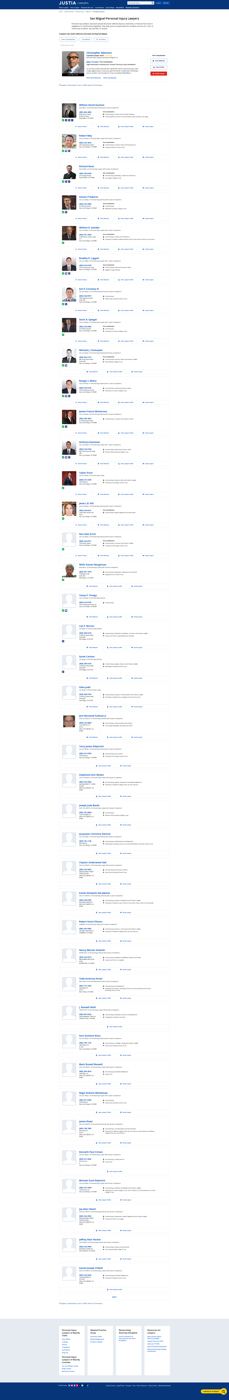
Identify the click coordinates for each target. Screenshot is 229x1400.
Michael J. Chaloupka (91, 350)
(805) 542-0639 (85, 1275)
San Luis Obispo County (70, 1366)
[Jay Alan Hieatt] (69, 1214)
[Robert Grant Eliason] (69, 927)
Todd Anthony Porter (91, 978)
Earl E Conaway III (89, 288)
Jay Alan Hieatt (87, 1208)
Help (133, 1385)
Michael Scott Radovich (92, 1180)
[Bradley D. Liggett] (69, 264)
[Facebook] (74, 1385)
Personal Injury (79, 11)
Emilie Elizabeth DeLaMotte (94, 892)
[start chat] (223, 1391)
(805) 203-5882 (85, 928)
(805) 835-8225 (85, 1014)
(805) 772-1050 (85, 986)
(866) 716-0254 (92, 62)
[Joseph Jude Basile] (69, 811)
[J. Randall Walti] (69, 1013)
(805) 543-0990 (85, 1246)
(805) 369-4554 (85, 1071)
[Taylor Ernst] (69, 478)
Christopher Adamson (99, 52)
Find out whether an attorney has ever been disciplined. (127, 1338)
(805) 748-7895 (85, 1128)
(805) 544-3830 (85, 782)
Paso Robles (66, 1339)
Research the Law (87, 7)
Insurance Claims (96, 1336)
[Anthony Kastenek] (69, 447)
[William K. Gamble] (69, 233)
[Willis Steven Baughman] (69, 570)
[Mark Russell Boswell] (69, 1070)
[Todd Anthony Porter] (69, 984)
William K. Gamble (89, 227)
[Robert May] (69, 141)
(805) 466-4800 (85, 112)
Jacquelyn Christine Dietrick (95, 833)
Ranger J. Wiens (88, 380)
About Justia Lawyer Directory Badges (154, 1337)
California (88, 11)
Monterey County (68, 1371)
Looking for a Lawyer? (211, 1391)
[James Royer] (69, 1127)
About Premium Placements (157, 1346)
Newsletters (120, 7)
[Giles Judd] (69, 693)
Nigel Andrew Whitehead (93, 1092)
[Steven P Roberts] (69, 202)
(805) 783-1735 (85, 1043)
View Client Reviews (93, 78)
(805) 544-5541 (85, 510)
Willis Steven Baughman (92, 564)
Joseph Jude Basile (89, 805)
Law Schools (99, 7)
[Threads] (80, 1385)
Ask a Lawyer (75, 7)
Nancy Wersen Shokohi (92, 950)
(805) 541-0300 (85, 480)
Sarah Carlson (87, 656)
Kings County (66, 1369)
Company (128, 1385)
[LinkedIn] (69, 1385)
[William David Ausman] (69, 110)
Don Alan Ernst (87, 533)
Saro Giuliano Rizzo (89, 1035)
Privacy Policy (152, 1385)
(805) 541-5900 (85, 1187)
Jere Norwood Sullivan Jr (92, 715)
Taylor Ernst (86, 472)
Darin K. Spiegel (88, 319)
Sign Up (166, 3)
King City (65, 1353)
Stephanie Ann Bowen (91, 774)
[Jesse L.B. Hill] (69, 509)
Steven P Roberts (88, 196)
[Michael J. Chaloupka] (69, 356)
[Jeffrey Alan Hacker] (69, 1245)
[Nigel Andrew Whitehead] (69, 1098)
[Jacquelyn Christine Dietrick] (69, 839)
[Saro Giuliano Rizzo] (69, 1041)
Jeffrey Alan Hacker (90, 1239)
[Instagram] (77, 1385)
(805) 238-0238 (85, 173)
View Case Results (109, 78)
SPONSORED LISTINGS (67, 45)
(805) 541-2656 (85, 234)
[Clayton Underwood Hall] (69, 868)
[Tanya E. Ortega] (69, 601)
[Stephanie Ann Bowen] (69, 780)
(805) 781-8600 (85, 812)
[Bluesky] (82, 1385)
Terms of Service (142, 1385)
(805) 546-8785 (85, 900)
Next (114, 1297)
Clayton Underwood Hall (92, 862)
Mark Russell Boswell (91, 1064)
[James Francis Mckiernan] (69, 417)
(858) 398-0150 (85, 633)
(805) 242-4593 (85, 142)
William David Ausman (91, 104)
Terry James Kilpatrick (91, 746)
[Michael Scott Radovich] (69, 1186)
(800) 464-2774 (85, 357)
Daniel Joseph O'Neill (91, 1268)
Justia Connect (110, 1385)
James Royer (86, 1121)
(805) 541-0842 (85, 1159)
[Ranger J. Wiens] (69, 386)
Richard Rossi (86, 166)
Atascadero (66, 1350)
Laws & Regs (109, 7)
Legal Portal (120, 1385)
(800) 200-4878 (85, 418)
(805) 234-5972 (85, 957)
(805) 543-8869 (85, 723)
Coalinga (65, 1342)
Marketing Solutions (132, 7)
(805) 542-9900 (85, 204)
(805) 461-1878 (85, 572)
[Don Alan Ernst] (69, 539)
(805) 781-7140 (85, 841)
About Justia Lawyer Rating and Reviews (156, 1350)
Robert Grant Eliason (90, 921)
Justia (60, 11)
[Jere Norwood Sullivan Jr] (69, 721)
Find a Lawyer (64, 7)
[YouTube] (72, 1385)
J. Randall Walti (87, 1007)
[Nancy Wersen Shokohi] (69, 956)
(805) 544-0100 (85, 265)
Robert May (85, 135)
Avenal (64, 1345)
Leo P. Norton (86, 625)
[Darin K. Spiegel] (69, 325)
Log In (159, 3)
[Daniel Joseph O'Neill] (69, 1273)
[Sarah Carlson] (69, 662)
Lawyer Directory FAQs (155, 1341)
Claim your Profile (153, 1344)
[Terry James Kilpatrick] (69, 752)
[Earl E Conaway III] (69, 294)
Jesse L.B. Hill (86, 503)
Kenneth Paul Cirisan (91, 1151)
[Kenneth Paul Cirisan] (69, 1157)
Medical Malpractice (97, 1339)
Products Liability (96, 1342)
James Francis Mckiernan (93, 411)
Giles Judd (84, 687)
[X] (85, 1385)
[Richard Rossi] (69, 172)
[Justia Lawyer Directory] (67, 3)
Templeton (66, 1347)
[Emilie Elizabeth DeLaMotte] (69, 898)
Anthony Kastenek (89, 442)
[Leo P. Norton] (69, 631)
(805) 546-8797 (85, 296)
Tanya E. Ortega (88, 595)
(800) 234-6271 (85, 541)
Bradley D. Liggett (89, 258)
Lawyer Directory (69, 11)
